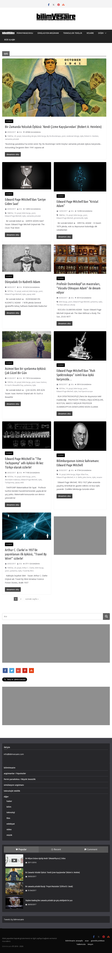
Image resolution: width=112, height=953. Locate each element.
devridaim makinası (12, 479)
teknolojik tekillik (12, 791)
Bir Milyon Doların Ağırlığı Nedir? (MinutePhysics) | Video (45, 858)
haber (9, 801)
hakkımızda (81, 944)
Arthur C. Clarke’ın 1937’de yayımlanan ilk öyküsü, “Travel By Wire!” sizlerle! (26, 554)
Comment (92, 849)
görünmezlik (78, 218)
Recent (57, 849)
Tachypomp (9, 482)
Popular (22, 849)
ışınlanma (94, 302)
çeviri (64, 136)
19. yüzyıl (17, 213)
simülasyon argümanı (14, 785)
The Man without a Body (66, 305)
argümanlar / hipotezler (15, 773)
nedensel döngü (73, 136)
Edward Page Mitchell (13, 216)
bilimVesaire (9, 767)
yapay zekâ (31, 294)
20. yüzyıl (17, 136)
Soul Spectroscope (85, 391)
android (25, 291)
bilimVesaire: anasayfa (74, 941)
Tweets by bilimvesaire (14, 919)
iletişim (90, 944)
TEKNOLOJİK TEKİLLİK (72, 33)
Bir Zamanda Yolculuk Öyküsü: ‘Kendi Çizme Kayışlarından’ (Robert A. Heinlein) (53, 127)
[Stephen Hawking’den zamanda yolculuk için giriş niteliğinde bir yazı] (14, 902)
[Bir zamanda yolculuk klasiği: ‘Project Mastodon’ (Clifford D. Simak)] (14, 888)
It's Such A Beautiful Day (14, 385)
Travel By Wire (28, 571)
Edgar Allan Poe (82, 474)
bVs (20, 132)
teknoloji (11, 812)
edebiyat (9, 121)
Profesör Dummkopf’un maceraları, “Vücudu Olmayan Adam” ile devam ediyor (79, 288)
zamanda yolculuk (12, 139)
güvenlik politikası (97, 941)
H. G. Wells (78, 477)
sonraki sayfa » (32, 599)
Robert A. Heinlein (91, 136)
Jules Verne (87, 477)
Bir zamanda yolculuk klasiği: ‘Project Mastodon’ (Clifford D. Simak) (49, 886)
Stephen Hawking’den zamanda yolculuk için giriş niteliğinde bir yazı (49, 900)
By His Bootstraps (54, 136)
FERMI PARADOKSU (25, 33)
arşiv (87, 941)
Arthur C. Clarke (28, 568)
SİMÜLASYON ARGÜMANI (48, 33)
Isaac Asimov (41, 382)
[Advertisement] (80, 535)
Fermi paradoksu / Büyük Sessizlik (20, 779)
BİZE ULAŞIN (9, 40)
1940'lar (10, 136)
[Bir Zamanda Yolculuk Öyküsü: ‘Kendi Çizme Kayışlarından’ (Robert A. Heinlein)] (14, 874)
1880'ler (10, 213)
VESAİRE (90, 33)
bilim (9, 806)
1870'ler (10, 291)
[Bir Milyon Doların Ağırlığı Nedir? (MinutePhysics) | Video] (14, 860)
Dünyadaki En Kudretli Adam (22, 282)
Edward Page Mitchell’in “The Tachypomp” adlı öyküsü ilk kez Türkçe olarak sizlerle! (24, 463)
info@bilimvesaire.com (14, 754)
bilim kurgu (41, 136)
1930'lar (10, 568)
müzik (9, 835)
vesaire (99, 477)
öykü (82, 136)
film (8, 818)
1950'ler (10, 382)
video (9, 829)
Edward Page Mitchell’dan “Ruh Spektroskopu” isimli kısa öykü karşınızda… (76, 375)
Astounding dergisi (29, 136)
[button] (105, 33)
